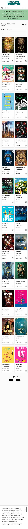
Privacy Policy (18, 510)
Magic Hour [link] (18, 223)
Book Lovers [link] (5, 223)
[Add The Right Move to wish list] (13, 146)
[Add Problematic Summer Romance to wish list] (13, 89)
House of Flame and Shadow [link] (20, 167)
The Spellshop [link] (5, 54)
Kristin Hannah (20, 225)
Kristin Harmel (19, 338)
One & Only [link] (18, 195)
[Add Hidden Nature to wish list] (13, 202)
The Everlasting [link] (19, 83)
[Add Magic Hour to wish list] (26, 230)
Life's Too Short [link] (6, 364)
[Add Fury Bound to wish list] (13, 174)
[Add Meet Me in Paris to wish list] (26, 343)
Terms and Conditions (7, 510)
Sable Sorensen (7, 169)
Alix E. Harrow (19, 84)
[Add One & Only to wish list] (26, 202)
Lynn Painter (6, 112)
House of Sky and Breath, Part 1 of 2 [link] (7, 280)
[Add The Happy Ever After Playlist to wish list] (26, 315)
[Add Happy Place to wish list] (26, 371)
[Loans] (22, 8)
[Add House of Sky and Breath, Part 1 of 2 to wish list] (13, 286)
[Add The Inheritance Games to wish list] (26, 286)
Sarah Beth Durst (7, 56)
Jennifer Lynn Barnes (21, 281)
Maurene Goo (19, 197)
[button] (23, 25)
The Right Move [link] (6, 139)
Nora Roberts (6, 197)
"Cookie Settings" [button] (18, 519)
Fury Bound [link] (5, 167)
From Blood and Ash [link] (20, 139)
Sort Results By (4, 30)
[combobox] (11, 8)
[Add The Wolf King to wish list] (26, 61)
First (11, 380)
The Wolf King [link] (19, 54)
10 (17, 377)
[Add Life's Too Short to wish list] (13, 371)
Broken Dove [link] (5, 251)
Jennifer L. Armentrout (21, 141)
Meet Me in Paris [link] (20, 336)
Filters (3, 34)
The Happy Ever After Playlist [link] (20, 308)
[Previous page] (9, 377)
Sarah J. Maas (19, 169)
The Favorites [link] (5, 336)
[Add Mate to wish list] (26, 118)
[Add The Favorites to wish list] (13, 343)
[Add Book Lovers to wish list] (13, 230)
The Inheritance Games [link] (20, 280)
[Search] (2, 8)
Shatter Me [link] (18, 251)
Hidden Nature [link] (6, 195)
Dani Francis (6, 253)
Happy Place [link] (19, 364)
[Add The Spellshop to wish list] (13, 61)
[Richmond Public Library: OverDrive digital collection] (14, 3)
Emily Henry (6, 225)
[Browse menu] (25, 8)
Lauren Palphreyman (21, 56)
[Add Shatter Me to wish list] (26, 258)
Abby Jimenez (19, 309)
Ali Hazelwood (6, 84)
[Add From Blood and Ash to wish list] (26, 146)
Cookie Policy (18, 525)
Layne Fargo (6, 338)
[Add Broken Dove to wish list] (13, 258)
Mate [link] (17, 111)
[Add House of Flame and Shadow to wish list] (26, 174)
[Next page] (20, 377)
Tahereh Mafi (19, 253)
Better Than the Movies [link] (7, 111)
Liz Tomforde (6, 141)
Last (18, 380)
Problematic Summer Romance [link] (7, 83)
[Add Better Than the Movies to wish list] (13, 118)
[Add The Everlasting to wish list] (26, 89)
